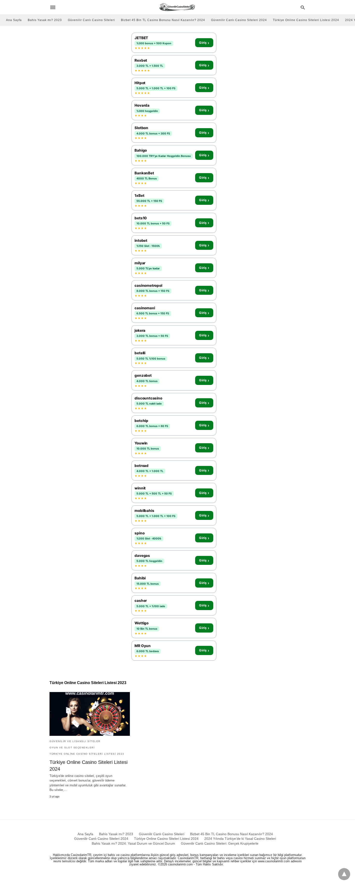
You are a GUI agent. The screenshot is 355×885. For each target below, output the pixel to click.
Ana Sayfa (14, 20)
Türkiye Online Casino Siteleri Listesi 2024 (306, 20)
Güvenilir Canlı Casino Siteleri (91, 20)
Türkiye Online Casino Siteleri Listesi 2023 (87, 753)
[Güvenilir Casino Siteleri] (177, 7)
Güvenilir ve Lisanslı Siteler (75, 741)
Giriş (204, 42)
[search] (302, 7)
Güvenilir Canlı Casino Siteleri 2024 (239, 20)
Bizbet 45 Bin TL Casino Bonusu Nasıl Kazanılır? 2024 (163, 20)
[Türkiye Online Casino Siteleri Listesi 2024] (90, 714)
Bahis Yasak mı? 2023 (45, 20)
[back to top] (344, 874)
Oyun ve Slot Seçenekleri (72, 747)
